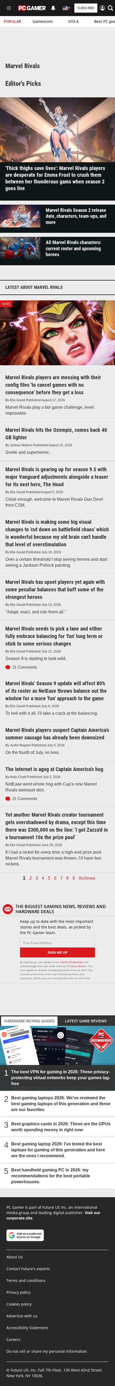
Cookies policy (19, 1304)
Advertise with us (21, 1315)
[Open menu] (9, 8)
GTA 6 (73, 21)
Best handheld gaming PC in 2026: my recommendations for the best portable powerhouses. (50, 1176)
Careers (13, 1339)
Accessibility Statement (27, 1327)
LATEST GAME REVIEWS (86, 1020)
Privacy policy (18, 1292)
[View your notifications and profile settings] (53, 8)
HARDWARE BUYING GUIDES (29, 1020)
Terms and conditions (25, 1280)
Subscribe (85, 8)
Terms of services (71, 962)
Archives (87, 878)
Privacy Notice (77, 966)
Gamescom (43, 21)
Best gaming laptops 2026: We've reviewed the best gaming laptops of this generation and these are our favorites (60, 1104)
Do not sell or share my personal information (46, 1351)
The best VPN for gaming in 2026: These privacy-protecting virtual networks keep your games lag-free (60, 1078)
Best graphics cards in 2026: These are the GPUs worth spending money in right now (60, 1127)
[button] (110, 8)
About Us (14, 1256)
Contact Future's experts (28, 1268)
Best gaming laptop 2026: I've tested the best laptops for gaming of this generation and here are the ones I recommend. (58, 1150)
